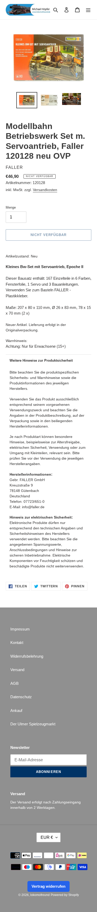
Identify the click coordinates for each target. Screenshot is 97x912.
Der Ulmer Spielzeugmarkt (32, 724)
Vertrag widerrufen (48, 886)
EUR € (47, 837)
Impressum (20, 629)
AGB (14, 683)
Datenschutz (21, 697)
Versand (17, 669)
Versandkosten (45, 190)
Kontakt (16, 642)
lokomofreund (40, 895)
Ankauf (16, 710)
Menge (11, 207)
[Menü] (88, 9)
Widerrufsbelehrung (26, 656)
